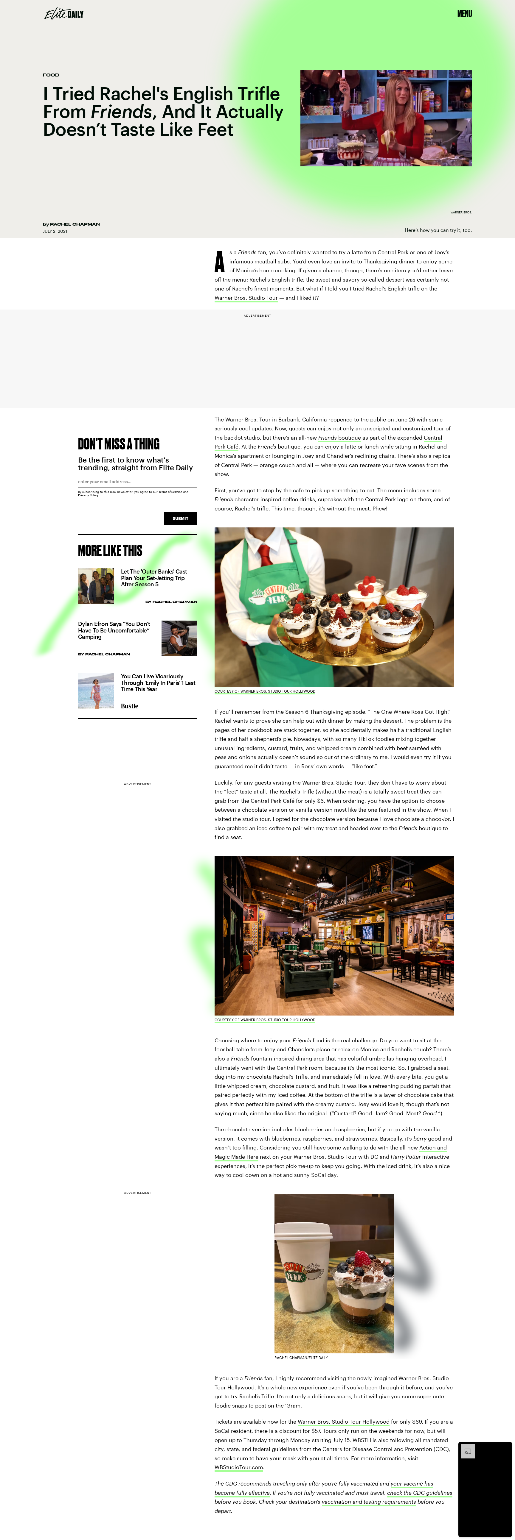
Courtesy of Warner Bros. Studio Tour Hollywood (265, 691)
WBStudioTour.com (239, 1467)
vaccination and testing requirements (369, 1501)
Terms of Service (170, 491)
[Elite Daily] (64, 13)
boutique (339, 437)
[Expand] (465, 1447)
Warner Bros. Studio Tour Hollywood (344, 1421)
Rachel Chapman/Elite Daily (301, 1357)
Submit (180, 518)
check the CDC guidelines (419, 1492)
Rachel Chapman (75, 224)
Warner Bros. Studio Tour (246, 297)
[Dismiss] (505, 1447)
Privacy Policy (88, 495)
